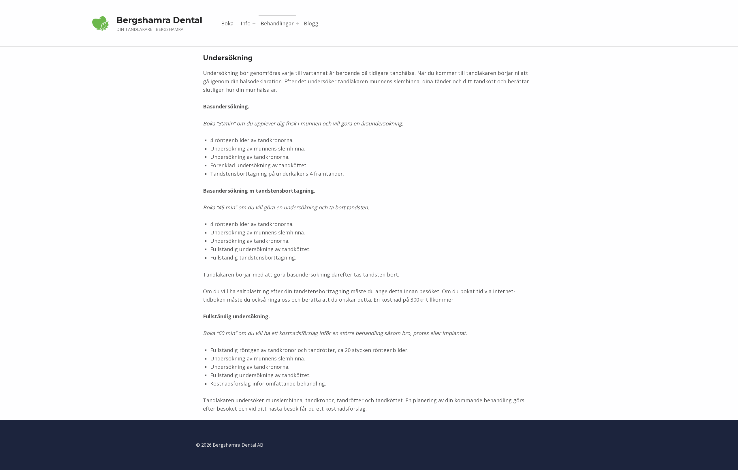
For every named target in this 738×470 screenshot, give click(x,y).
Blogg (311, 23)
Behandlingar (277, 23)
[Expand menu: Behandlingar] (297, 23)
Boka (227, 23)
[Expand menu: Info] (254, 23)
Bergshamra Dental (159, 20)
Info (246, 23)
